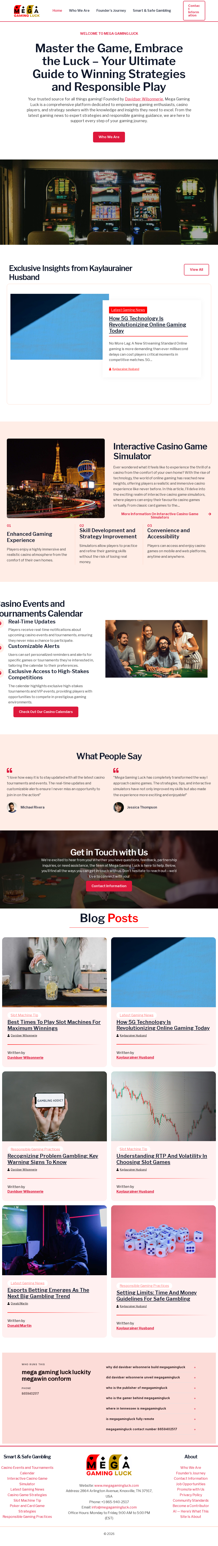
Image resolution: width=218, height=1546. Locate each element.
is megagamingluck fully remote (130, 1419)
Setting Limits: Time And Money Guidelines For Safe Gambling (156, 1296)
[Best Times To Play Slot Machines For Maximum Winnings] (54, 972)
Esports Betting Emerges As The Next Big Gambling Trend (48, 1293)
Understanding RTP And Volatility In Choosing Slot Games (161, 1159)
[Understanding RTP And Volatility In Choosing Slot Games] (163, 1106)
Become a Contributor (191, 1506)
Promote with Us (190, 1489)
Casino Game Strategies (27, 1495)
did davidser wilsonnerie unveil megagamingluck (143, 1377)
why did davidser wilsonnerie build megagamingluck (145, 1367)
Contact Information (191, 1478)
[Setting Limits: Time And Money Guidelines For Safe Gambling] (163, 1241)
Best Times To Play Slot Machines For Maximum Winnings (54, 1025)
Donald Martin (19, 1303)
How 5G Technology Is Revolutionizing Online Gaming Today (147, 324)
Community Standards (191, 1500)
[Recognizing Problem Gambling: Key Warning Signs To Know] (54, 1106)
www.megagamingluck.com (116, 1486)
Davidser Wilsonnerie (144, 99)
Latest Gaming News (128, 310)
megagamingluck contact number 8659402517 (141, 1429)
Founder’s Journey (190, 1473)
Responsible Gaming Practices (35, 1149)
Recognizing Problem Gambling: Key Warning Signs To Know (52, 1159)
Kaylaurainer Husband (125, 369)
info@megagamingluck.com (114, 1507)
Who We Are (190, 1468)
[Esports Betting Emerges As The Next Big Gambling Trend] (54, 1240)
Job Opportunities (190, 1484)
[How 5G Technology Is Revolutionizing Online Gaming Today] (59, 327)
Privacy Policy (191, 1495)
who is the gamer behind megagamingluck (138, 1398)
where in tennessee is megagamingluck (136, 1408)
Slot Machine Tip (24, 1015)
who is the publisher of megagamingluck (136, 1388)
